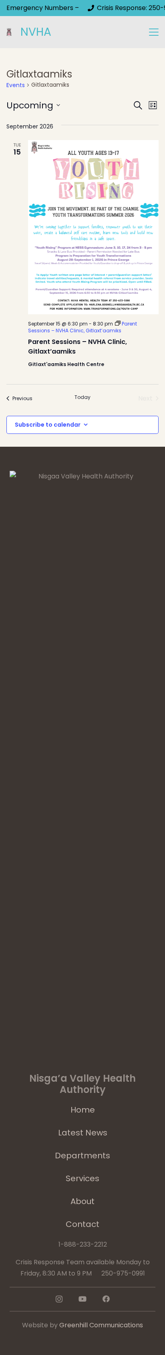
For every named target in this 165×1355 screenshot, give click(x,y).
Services (82, 1178)
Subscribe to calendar (47, 425)
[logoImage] (9, 32)
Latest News (82, 1132)
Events (15, 85)
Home (82, 1109)
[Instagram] (59, 1299)
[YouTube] (82, 1298)
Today (82, 397)
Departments (82, 1155)
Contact (82, 1224)
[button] (154, 32)
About (82, 1201)
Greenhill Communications (101, 1325)
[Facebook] (106, 1298)
